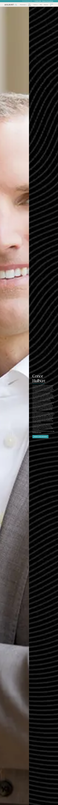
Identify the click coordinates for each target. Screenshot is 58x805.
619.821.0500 (38, 1)
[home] (11, 4)
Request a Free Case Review (47, 1)
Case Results (29, 5)
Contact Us (51, 5)
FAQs (41, 4)
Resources (46, 4)
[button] (22, 4)
